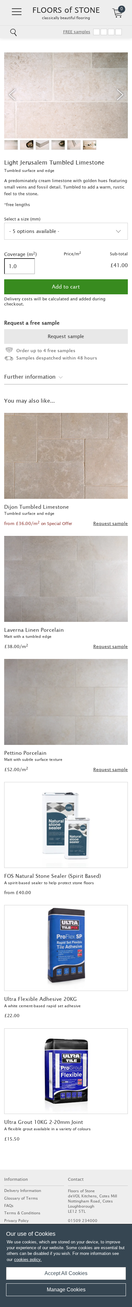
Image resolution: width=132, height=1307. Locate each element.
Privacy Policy (16, 1220)
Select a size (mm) (22, 219)
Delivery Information (22, 1190)
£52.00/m (16, 769)
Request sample (66, 336)
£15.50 (12, 1138)
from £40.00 (17, 892)
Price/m (72, 253)
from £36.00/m (38, 523)
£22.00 (12, 1015)
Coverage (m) (19, 254)
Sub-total (119, 253)
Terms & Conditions (22, 1212)
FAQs (8, 1205)
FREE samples (76, 31)
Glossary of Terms (21, 1198)
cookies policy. (28, 1259)
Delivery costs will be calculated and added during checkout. (54, 301)
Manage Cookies (66, 1289)
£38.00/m (16, 646)
